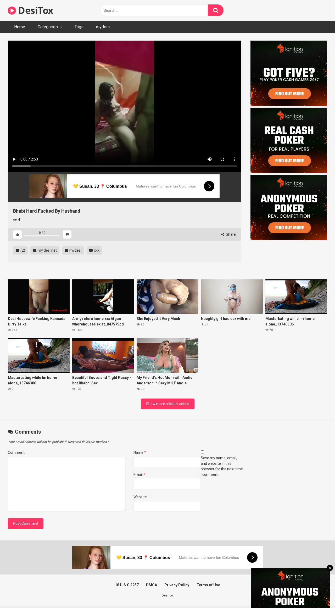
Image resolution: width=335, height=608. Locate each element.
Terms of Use (208, 585)
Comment (16, 452)
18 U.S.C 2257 (127, 585)
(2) (22, 250)
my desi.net (47, 250)
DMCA (151, 585)
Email (139, 475)
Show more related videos (167, 404)
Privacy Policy (176, 585)
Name (139, 452)
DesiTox (34, 10)
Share (230, 234)
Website (140, 497)
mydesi (103, 26)
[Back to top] (317, 592)
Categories (48, 26)
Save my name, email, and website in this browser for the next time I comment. (222, 466)
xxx (96, 250)
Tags (79, 26)
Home (19, 26)
